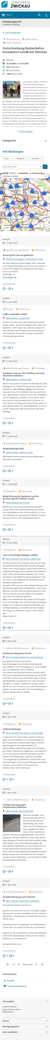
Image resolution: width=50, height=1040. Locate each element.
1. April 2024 (11, 884)
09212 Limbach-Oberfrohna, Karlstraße (22, 901)
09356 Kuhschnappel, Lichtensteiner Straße (24, 259)
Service (6, 1021)
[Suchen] (45, 167)
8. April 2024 (11, 641)
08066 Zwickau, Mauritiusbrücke (19, 811)
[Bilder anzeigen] (12, 823)
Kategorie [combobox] (20, 158)
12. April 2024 (11, 302)
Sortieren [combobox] (35, 158)
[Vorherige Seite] (14, 964)
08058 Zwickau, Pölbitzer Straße (19, 452)
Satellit (6, 228)
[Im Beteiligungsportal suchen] (39, 15)
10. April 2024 (11, 543)
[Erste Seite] (8, 964)
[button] (25, 140)
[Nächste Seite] (36, 964)
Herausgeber (8, 1001)
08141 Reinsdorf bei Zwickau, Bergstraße (23, 559)
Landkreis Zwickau (10, 1006)
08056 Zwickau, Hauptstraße (18, 318)
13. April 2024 (11, 243)
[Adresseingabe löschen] (46, 176)
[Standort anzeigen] (46, 214)
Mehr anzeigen (26, 131)
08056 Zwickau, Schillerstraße (18, 379)
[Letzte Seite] (42, 964)
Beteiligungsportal (11, 21)
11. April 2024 (11, 436)
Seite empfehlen (10, 1032)
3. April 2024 (11, 717)
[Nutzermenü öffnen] (46, 15)
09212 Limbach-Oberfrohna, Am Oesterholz (24, 657)
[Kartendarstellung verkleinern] (46, 224)
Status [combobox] (6, 158)
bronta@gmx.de (9, 277)
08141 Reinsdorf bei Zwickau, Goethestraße (24, 733)
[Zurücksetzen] (41, 167)
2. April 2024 (11, 792)
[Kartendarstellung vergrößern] (46, 220)
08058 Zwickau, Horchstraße (18, 502)
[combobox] (22, 176)
